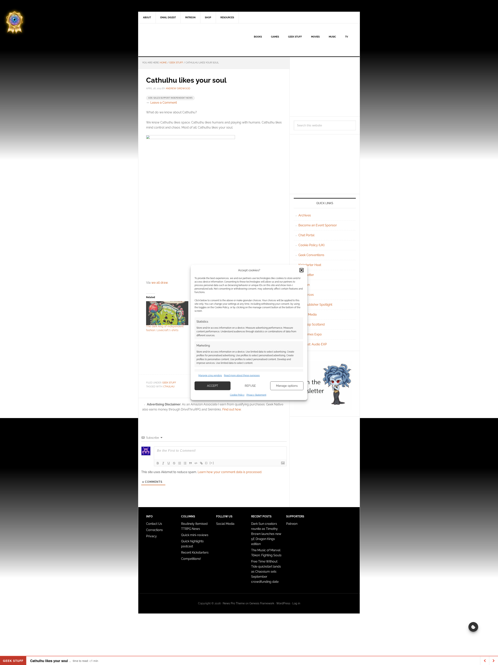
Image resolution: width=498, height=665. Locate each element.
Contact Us (154, 524)
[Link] (201, 463)
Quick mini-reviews (194, 535)
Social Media (307, 314)
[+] (212, 462)
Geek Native (171, 40)
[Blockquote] (190, 463)
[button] (301, 270)
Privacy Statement (256, 394)
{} (206, 462)
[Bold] (157, 463)
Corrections (154, 530)
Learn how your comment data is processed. (230, 472)
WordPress (283, 603)
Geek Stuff (169, 382)
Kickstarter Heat (309, 265)
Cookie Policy (237, 394)
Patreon (291, 524)
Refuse (250, 386)
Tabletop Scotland (311, 324)
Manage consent (473, 627)
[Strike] (174, 463)
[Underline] (168, 463)
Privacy (151, 536)
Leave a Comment (163, 102)
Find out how (231, 409)
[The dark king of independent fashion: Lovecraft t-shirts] (167, 313)
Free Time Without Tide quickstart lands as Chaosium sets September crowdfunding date (266, 572)
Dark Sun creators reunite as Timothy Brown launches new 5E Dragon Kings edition (266, 534)
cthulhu (168, 386)
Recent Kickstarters (195, 552)
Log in (296, 603)
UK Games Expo (310, 334)
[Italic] (163, 463)
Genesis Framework (261, 603)
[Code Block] (196, 463)
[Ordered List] (179, 463)
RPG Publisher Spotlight (315, 304)
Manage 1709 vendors (210, 375)
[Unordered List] (185, 463)
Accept (212, 386)
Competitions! (191, 559)
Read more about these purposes (242, 375)
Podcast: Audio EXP (312, 344)
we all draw (159, 282)
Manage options (287, 386)
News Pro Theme (234, 603)
